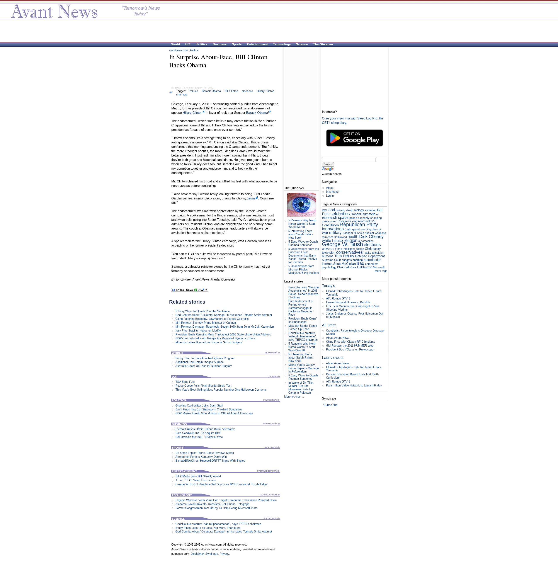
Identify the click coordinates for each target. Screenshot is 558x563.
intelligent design (353, 248)
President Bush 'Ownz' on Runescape (302, 320)
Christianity (373, 248)
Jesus (251, 198)
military (335, 232)
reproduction (372, 260)
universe (328, 248)
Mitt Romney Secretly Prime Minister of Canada (205, 322)
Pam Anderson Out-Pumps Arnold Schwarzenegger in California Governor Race (300, 307)
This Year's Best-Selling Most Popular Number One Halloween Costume (220, 389)
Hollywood (340, 237)
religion (350, 240)
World (175, 44)
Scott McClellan (344, 263)
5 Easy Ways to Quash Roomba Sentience (202, 311)
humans (327, 256)
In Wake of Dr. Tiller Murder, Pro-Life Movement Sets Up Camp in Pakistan (300, 387)
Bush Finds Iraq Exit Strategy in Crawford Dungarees (208, 409)
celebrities (340, 213)
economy (363, 217)
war (325, 232)
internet (327, 263)
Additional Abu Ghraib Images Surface (199, 362)
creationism (329, 221)
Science (302, 44)
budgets (347, 260)
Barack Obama (211, 91)
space (343, 217)
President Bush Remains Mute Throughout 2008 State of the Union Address (223, 334)
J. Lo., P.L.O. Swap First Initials (195, 480)
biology (359, 210)
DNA (340, 267)
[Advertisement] (276, 31)
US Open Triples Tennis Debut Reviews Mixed (204, 452)
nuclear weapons (375, 233)
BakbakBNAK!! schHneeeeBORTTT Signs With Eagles (210, 460)
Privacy (224, 553)
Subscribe (330, 405)
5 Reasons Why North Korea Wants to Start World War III (302, 224)
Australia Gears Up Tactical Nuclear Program (203, 365)
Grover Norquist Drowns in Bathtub (348, 302)
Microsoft (379, 267)
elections (247, 91)
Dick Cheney (371, 236)
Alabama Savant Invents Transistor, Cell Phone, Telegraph (212, 504)
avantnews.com (178, 50)
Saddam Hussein (353, 233)
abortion (358, 260)
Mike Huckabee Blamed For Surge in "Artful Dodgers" (209, 342)
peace (353, 217)
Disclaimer (197, 553)
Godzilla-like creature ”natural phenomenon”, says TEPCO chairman (218, 524)
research (329, 217)
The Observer (323, 44)
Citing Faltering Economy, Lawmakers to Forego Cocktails (212, 318)
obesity (376, 229)
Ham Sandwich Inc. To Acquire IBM (197, 433)
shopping (376, 217)
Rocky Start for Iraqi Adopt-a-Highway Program (205, 358)
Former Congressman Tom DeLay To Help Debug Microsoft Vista (216, 508)
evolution (370, 210)
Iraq (360, 263)
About (329, 187)
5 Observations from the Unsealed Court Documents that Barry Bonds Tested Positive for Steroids (303, 255)
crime (338, 248)
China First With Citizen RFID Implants (350, 341)
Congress (344, 221)
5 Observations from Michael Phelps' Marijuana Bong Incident (303, 269)
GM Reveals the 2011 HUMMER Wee (199, 437)
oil (377, 214)
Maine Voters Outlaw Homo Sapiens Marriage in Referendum (303, 368)
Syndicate (211, 553)
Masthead (332, 191)
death (349, 210)
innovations (333, 228)
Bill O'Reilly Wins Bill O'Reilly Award (198, 476)
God (331, 210)
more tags (381, 270)
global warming (361, 229)
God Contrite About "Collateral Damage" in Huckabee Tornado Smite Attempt (223, 314)
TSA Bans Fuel (185, 381)
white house (332, 240)
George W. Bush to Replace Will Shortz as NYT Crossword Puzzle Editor (221, 484)
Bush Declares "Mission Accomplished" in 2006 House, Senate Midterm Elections (303, 292)
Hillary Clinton (265, 91)
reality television (374, 252)
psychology (329, 267)
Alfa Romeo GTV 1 (338, 298)
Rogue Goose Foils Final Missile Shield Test (203, 385)
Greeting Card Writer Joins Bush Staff (199, 405)
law (324, 210)
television (328, 252)
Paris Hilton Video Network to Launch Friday (354, 385)
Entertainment (257, 44)
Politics (202, 44)
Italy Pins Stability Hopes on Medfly (198, 330)
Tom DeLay (344, 256)
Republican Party (359, 224)
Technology (282, 44)
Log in (330, 195)
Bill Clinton (231, 91)
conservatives (349, 252)
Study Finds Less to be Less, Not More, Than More (207, 527)
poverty (340, 210)
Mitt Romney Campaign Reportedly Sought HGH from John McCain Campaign (224, 326)
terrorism (327, 237)
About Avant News (337, 337)
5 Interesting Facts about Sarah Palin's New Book (300, 234)
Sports (237, 44)
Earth (348, 229)
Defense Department (370, 256)
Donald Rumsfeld (363, 214)
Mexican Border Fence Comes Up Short (302, 327)
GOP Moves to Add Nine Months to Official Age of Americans (214, 413)
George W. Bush (342, 244)
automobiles (366, 241)
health (353, 237)
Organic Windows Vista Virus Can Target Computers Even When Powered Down (226, 500)
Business (220, 44)
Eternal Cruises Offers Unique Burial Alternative (205, 429)
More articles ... (294, 396)
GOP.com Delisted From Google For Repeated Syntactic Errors (215, 338)
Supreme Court (331, 260)
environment (361, 221)
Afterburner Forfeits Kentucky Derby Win (201, 456)
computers (371, 263)
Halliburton (364, 267)
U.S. (188, 44)
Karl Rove (350, 267)
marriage (181, 94)
